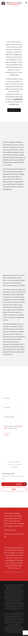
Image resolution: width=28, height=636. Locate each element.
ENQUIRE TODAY (14, 110)
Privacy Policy (9, 572)
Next (14, 489)
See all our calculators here (14, 498)
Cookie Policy (19, 572)
